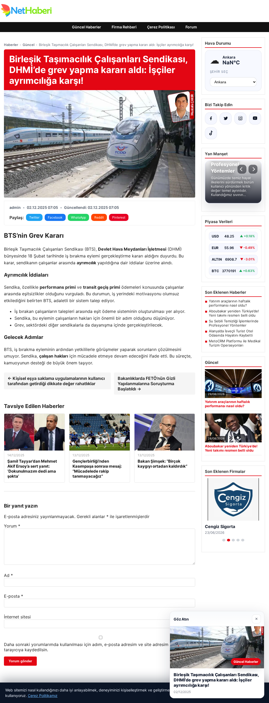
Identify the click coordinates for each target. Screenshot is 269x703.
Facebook (55, 217)
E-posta (13, 596)
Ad (8, 575)
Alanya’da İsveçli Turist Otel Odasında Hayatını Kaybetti (231, 333)
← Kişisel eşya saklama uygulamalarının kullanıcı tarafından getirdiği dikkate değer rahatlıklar (56, 381)
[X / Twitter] (226, 118)
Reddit (99, 217)
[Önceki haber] (241, 169)
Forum (191, 27)
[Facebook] (211, 118)
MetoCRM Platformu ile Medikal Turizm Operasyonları (234, 343)
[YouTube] (255, 118)
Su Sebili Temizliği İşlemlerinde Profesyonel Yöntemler (233, 323)
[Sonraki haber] (253, 169)
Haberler (11, 45)
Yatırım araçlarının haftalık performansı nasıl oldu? (229, 303)
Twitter (34, 217)
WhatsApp (78, 217)
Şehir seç (219, 72)
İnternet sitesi (17, 616)
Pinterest (118, 217)
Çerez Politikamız (43, 695)
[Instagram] (240, 118)
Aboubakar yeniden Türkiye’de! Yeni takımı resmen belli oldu (234, 313)
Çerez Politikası (161, 27)
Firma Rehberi (124, 27)
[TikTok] (211, 133)
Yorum (12, 526)
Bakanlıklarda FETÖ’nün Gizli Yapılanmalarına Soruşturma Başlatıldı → (146, 383)
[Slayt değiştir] (223, 540)
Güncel (28, 45)
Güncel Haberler (86, 27)
